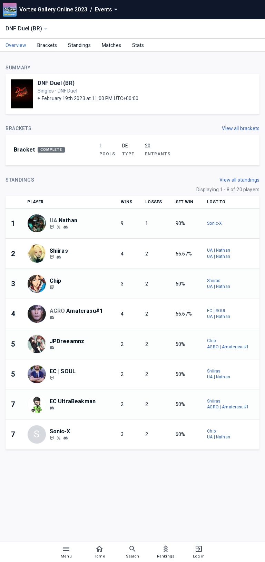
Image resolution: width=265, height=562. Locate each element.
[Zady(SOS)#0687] (52, 317)
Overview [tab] (16, 45)
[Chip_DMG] (52, 287)
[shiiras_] (59, 257)
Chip (211, 340)
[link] (65, 227)
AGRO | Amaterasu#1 (228, 347)
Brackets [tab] (47, 45)
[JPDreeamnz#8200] (52, 347)
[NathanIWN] (52, 227)
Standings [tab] (79, 45)
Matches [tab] (111, 45)
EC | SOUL (216, 310)
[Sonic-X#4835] (65, 438)
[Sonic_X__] (59, 437)
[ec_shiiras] (52, 257)
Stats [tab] (138, 45)
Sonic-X (214, 223)
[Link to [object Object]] (38, 223)
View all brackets (240, 128)
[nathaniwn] (65, 227)
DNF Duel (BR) (56, 83)
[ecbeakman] (52, 408)
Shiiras (213, 280)
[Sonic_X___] (52, 437)
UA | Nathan (218, 250)
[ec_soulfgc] (52, 377)
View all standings (239, 180)
